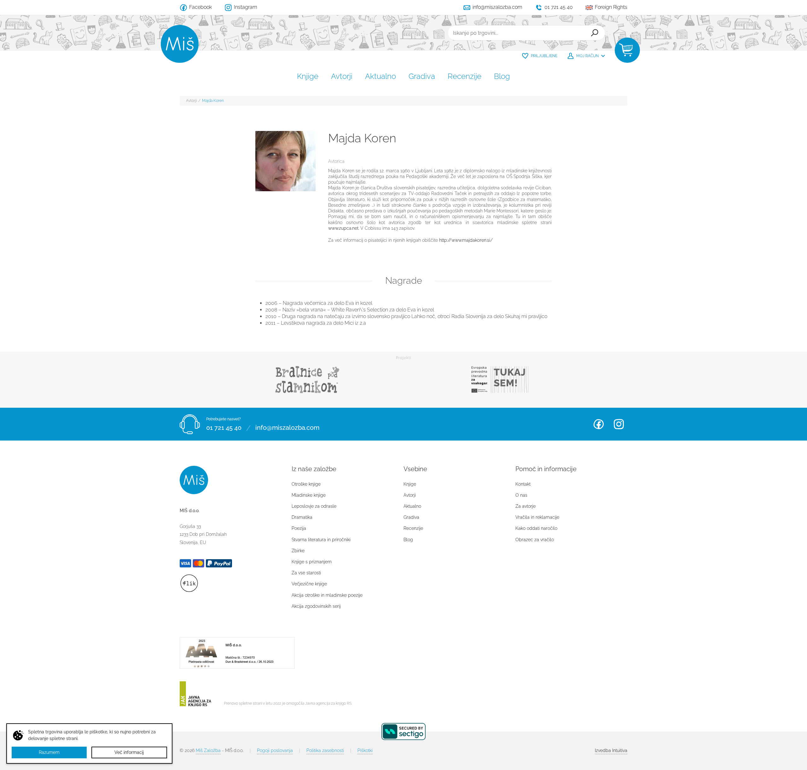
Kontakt (523, 484)
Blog (502, 76)
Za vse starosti (306, 572)
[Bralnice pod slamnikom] (307, 379)
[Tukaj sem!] (499, 379)
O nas (521, 495)
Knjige (307, 76)
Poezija (299, 528)
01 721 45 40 (223, 427)
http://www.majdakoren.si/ (466, 240)
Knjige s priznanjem (312, 561)
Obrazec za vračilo (534, 539)
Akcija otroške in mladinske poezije (327, 595)
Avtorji (341, 76)
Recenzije (464, 76)
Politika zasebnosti (325, 750)
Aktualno (380, 76)
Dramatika (302, 517)
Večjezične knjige (309, 583)
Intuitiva (611, 750)
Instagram (618, 424)
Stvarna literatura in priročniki (321, 539)
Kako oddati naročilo (536, 528)
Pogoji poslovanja (275, 750)
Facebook (598, 424)
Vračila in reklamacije (537, 517)
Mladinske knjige (309, 495)
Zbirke (298, 550)
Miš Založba (208, 750)
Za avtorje (525, 506)
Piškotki (365, 750)
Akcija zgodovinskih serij (316, 606)
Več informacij (129, 752)
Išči (594, 33)
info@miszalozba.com (287, 427)
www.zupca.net (343, 228)
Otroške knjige (306, 484)
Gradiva (422, 76)
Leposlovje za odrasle (314, 506)
